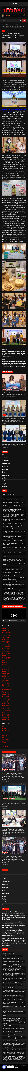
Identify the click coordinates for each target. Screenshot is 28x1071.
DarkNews (23, 1066)
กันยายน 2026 (5, 629)
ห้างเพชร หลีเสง (18, 572)
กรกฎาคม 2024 (6, 675)
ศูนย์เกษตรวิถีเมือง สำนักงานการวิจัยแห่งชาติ (13, 553)
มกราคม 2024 (5, 686)
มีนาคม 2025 (5, 661)
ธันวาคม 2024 (5, 666)
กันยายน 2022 (5, 714)
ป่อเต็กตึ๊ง (20, 526)
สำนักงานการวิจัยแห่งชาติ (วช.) (10, 567)
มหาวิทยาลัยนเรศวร (8, 547)
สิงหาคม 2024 (5, 673)
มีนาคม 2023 (5, 703)
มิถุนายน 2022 (5, 719)
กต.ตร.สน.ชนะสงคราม (8, 494)
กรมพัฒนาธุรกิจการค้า (8, 497)
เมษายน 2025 (5, 659)
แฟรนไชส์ (15, 582)
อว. (3, 582)
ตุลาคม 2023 (5, 691)
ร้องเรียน (4, 481)
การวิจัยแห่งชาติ (6, 463)
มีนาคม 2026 (5, 639)
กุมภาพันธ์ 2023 (6, 705)
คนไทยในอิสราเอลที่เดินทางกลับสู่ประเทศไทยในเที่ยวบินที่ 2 (14, 520)
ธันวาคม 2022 (5, 709)
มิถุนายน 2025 (5, 655)
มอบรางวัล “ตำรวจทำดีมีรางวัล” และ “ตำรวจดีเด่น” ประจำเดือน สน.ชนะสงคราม (14, 433)
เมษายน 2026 (5, 637)
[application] (14, 615)
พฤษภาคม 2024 (6, 678)
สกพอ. (4, 557)
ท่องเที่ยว (12, 526)
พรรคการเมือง (10, 529)
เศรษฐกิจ (4, 484)
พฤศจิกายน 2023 (6, 689)
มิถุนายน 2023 (5, 698)
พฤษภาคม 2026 (6, 636)
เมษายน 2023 (5, 702)
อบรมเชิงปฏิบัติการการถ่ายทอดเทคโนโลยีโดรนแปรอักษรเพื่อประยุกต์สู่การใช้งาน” (13, 578)
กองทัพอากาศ (5, 460)
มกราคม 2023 (5, 707)
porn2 (3, 40)
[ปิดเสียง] (22, 621)
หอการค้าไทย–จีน (7, 572)
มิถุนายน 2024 (5, 677)
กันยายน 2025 (5, 650)
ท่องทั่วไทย (5, 469)
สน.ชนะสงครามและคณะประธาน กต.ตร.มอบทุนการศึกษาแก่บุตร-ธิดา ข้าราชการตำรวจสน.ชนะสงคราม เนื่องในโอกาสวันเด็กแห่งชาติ (14, 408)
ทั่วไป (3, 472)
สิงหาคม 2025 (5, 652)
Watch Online (24, 20)
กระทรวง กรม (9, 389)
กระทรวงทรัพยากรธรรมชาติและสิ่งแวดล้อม (13, 502)
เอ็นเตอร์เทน (5, 486)
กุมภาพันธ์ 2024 (6, 684)
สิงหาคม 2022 (5, 716)
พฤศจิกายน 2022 (6, 710)
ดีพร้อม (9, 523)
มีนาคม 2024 (5, 682)
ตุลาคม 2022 (5, 712)
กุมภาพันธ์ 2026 (6, 641)
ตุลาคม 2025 (5, 648)
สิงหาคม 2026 (5, 630)
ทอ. (7, 526)
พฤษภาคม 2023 (6, 700)
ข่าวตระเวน (5, 466)
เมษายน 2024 (5, 680)
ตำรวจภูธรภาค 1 (18, 523)
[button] (14, 616)
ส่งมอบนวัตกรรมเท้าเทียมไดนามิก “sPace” (13, 570)
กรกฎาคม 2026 (6, 632)
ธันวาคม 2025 (5, 645)
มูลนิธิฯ (4, 478)
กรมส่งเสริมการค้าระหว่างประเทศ (11, 500)
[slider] (13, 620)
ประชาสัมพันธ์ (5, 475)
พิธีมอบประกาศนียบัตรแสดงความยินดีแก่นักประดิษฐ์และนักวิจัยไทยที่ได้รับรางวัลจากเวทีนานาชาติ (14, 533)
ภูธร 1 (9, 541)
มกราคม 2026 (5, 643)
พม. (3, 529)
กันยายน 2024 (5, 671)
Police (4, 389)
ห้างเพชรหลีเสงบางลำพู (9, 575)
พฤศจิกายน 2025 (6, 646)
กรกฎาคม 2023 (6, 696)
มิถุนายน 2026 (5, 634)
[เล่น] (4, 621)
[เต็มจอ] (24, 621)
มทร (15, 541)
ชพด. (4, 523)
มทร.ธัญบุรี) (21, 541)
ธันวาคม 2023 (5, 687)
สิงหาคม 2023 (5, 694)
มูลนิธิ (16, 547)
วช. (3, 550)
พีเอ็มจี (4, 541)
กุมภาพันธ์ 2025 (6, 662)
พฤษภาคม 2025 (6, 657)
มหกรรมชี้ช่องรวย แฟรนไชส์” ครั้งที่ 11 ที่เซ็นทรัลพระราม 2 (13, 544)
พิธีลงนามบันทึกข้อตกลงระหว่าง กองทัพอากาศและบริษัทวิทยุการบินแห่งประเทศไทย (13, 537)
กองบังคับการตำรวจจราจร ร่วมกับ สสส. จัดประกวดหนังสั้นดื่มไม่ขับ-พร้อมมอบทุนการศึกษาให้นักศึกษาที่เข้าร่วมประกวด (14, 382)
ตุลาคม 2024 (5, 670)
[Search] (20, 20)
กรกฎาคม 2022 (6, 718)
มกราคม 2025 (5, 664)
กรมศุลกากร (19, 497)
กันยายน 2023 (5, 693)
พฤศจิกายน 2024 (6, 668)
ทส (3, 526)
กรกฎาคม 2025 (6, 653)
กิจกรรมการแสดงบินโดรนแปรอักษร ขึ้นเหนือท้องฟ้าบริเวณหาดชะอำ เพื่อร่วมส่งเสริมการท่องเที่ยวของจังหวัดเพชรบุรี (14, 515)
